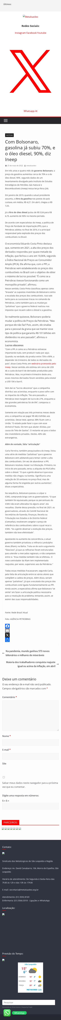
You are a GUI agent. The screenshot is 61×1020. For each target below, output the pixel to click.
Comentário (9, 697)
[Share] (30, 639)
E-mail (6, 749)
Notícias (9, 135)
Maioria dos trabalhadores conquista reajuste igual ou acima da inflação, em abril (30, 664)
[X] (30, 635)
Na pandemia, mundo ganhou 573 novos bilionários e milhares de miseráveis (28, 653)
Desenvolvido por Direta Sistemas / (12, 1007)
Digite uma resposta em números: (20, 795)
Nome (6, 736)
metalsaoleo (31, 165)
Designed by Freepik (27, 1007)
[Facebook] (30, 626)
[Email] (30, 630)
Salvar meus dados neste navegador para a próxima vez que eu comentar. (30, 785)
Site (4, 763)
